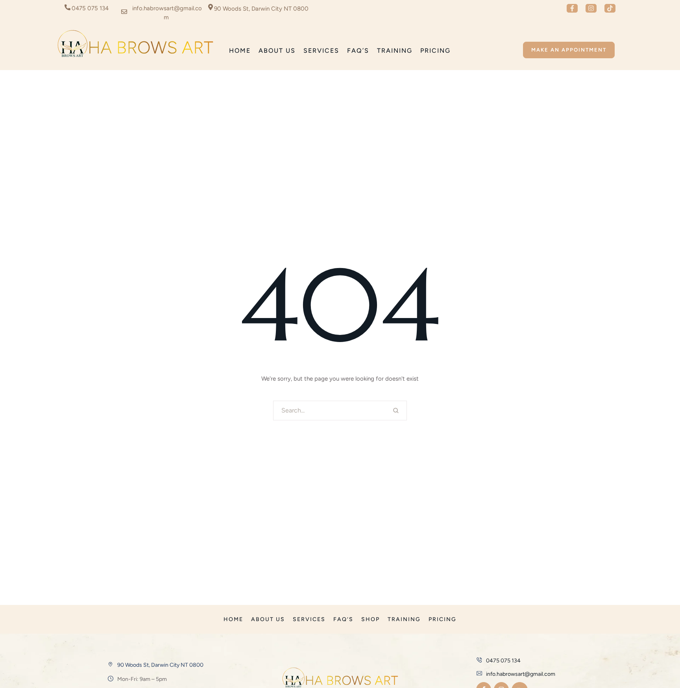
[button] (572, 8)
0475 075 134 (90, 8)
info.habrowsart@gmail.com (520, 674)
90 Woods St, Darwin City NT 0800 (160, 665)
